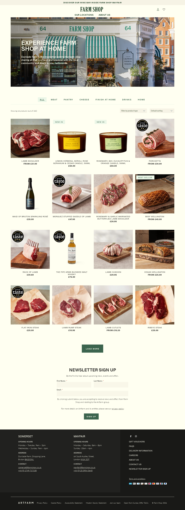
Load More (92, 348)
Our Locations (84, 14)
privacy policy (118, 408)
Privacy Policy (42, 503)
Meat (54, 99)
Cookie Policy (56, 503)
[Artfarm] (25, 502)
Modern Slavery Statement (96, 503)
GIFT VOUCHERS (137, 441)
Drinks (127, 99)
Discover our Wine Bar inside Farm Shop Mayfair (92, 2)
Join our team (115, 503)
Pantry (68, 99)
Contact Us (135, 464)
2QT (87, 459)
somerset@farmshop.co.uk (29, 467)
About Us (104, 14)
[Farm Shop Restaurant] (91, 9)
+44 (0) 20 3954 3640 (83, 470)
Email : (60, 390)
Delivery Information (140, 450)
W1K (83, 459)
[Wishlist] (164, 9)
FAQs (131, 446)
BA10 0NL (29, 459)
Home (141, 99)
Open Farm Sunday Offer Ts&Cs (136, 503)
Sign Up (91, 416)
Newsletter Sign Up (140, 468)
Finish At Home (106, 99)
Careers (133, 455)
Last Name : (99, 381)
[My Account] (158, 9)
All (42, 99)
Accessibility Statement (73, 503)
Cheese (84, 99)
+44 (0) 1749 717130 (27, 470)
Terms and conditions (137, 478)
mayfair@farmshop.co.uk (84, 467)
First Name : (62, 381)
